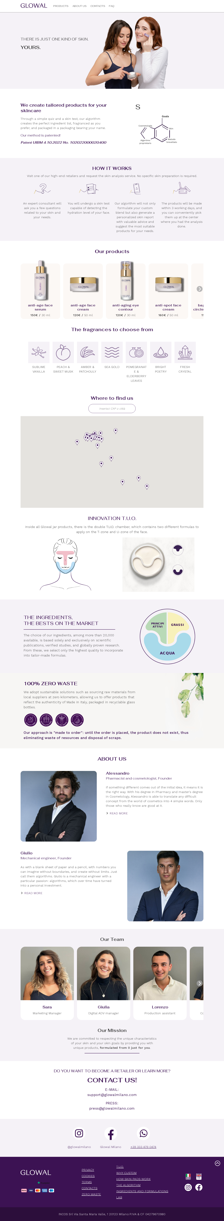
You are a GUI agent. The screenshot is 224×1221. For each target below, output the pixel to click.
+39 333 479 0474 (143, 1147)
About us (79, 6)
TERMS (87, 1182)
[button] (77, 442)
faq (111, 6)
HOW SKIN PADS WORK (133, 1179)
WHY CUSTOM (126, 1173)
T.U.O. (120, 1167)
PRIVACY (88, 1170)
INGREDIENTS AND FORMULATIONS (142, 1191)
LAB (119, 1197)
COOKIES (88, 1176)
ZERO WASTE (91, 1194)
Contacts (98, 6)
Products (61, 6)
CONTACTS (90, 1188)
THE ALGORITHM (128, 1185)
